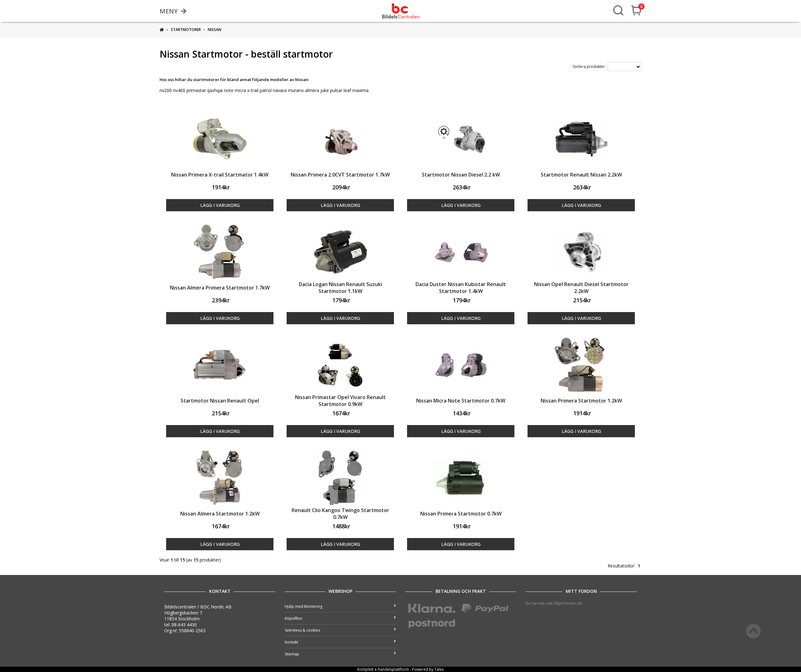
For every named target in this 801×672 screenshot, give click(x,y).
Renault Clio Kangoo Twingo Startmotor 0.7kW (340, 514)
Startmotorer (186, 29)
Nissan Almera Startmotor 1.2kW (220, 513)
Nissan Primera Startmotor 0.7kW (461, 513)
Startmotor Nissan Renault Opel (220, 400)
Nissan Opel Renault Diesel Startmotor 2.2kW (581, 288)
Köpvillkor (294, 618)
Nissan (214, 29)
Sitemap (292, 654)
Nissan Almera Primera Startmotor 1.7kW (220, 287)
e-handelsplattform (392, 669)
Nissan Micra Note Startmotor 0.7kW (460, 400)
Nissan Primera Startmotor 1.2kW (581, 400)
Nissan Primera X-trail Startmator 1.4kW (219, 174)
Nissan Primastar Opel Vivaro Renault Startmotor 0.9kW (340, 401)
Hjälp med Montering (303, 606)
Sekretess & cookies (302, 630)
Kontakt (291, 642)
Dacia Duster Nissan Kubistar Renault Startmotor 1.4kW (461, 288)
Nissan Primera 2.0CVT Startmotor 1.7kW (340, 174)
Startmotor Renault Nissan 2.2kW (581, 174)
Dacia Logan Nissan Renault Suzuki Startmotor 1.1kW (340, 288)
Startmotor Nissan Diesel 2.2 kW (461, 174)
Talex (439, 669)
